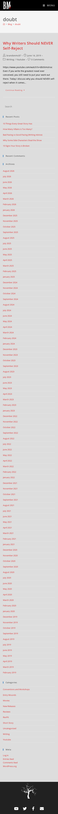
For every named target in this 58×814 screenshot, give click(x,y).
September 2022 (10, 432)
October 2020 (9, 561)
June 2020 (7, 583)
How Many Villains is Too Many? (17, 129)
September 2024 (10, 299)
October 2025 (9, 226)
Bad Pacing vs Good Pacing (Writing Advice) (22, 134)
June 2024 (7, 315)
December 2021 (10, 483)
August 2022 (8, 438)
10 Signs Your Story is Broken (16, 145)
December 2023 (10, 349)
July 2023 (7, 377)
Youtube (20, 59)
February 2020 (9, 605)
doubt (18, 24)
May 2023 (7, 388)
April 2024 (7, 327)
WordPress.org (10, 766)
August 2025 (8, 237)
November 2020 (10, 555)
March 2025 (8, 265)
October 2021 (9, 494)
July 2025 (7, 243)
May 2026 (7, 187)
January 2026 (9, 210)
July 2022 (7, 444)
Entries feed (8, 759)
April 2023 (7, 394)
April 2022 (7, 460)
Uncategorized (9, 728)
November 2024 (10, 288)
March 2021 (8, 533)
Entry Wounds (9, 695)
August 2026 (8, 171)
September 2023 (10, 366)
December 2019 (10, 616)
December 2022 (10, 416)
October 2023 (9, 360)
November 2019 (10, 622)
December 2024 (10, 282)
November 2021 (10, 488)
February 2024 (9, 338)
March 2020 (8, 600)
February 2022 (9, 471)
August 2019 (8, 639)
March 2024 (8, 332)
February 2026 (9, 204)
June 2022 (7, 449)
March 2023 (8, 399)
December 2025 (10, 215)
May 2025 (7, 254)
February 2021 (9, 538)
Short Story (8, 722)
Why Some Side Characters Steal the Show (22, 140)
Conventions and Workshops (16, 689)
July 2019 (7, 644)
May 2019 (7, 655)
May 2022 (7, 455)
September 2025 (10, 232)
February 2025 (9, 271)
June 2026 (7, 182)
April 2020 (7, 594)
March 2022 (8, 466)
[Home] (4, 24)
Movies (6, 700)
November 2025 (10, 221)
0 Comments (37, 59)
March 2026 (8, 198)
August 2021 (8, 505)
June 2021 (7, 516)
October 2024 (9, 293)
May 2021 (7, 522)
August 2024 (8, 304)
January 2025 (9, 276)
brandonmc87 (13, 55)
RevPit (6, 717)
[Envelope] (42, 808)
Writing (10, 59)
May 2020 (7, 588)
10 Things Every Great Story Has (17, 123)
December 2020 (10, 549)
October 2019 (9, 628)
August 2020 (8, 572)
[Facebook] (33, 808)
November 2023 (10, 354)
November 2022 (10, 421)
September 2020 (10, 566)
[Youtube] (16, 808)
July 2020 (7, 577)
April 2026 (7, 193)
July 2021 (7, 511)
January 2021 (9, 544)
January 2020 (9, 611)
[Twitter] (25, 808)
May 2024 (7, 321)
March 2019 (8, 667)
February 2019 (9, 672)
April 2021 (7, 527)
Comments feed (10, 762)
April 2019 (7, 661)
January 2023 (9, 410)
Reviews (6, 711)
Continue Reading (16, 89)
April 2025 (7, 260)
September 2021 (10, 499)
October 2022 (9, 427)
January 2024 (9, 343)
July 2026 (7, 176)
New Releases (9, 706)
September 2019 (10, 633)
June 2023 (7, 382)
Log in (6, 755)
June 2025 (7, 248)
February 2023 (9, 405)
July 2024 (7, 310)
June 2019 (7, 650)
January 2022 (9, 477)
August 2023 (8, 371)
